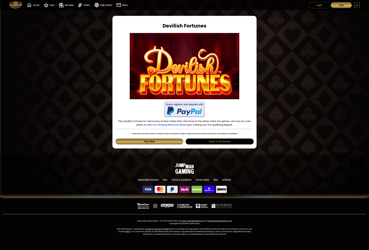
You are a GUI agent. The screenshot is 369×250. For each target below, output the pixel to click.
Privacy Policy (202, 179)
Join (341, 5)
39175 (128, 231)
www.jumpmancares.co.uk (220, 221)
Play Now (149, 141)
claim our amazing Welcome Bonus (166, 124)
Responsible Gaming (148, 179)
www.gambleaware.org (192, 221)
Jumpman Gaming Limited (157, 229)
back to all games (220, 141)
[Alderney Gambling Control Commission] (222, 206)
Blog (216, 179)
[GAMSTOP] (167, 206)
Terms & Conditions (182, 179)
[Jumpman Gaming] (184, 173)
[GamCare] (143, 206)
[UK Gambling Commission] (184, 206)
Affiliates (226, 179)
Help (165, 179)
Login (319, 5)
